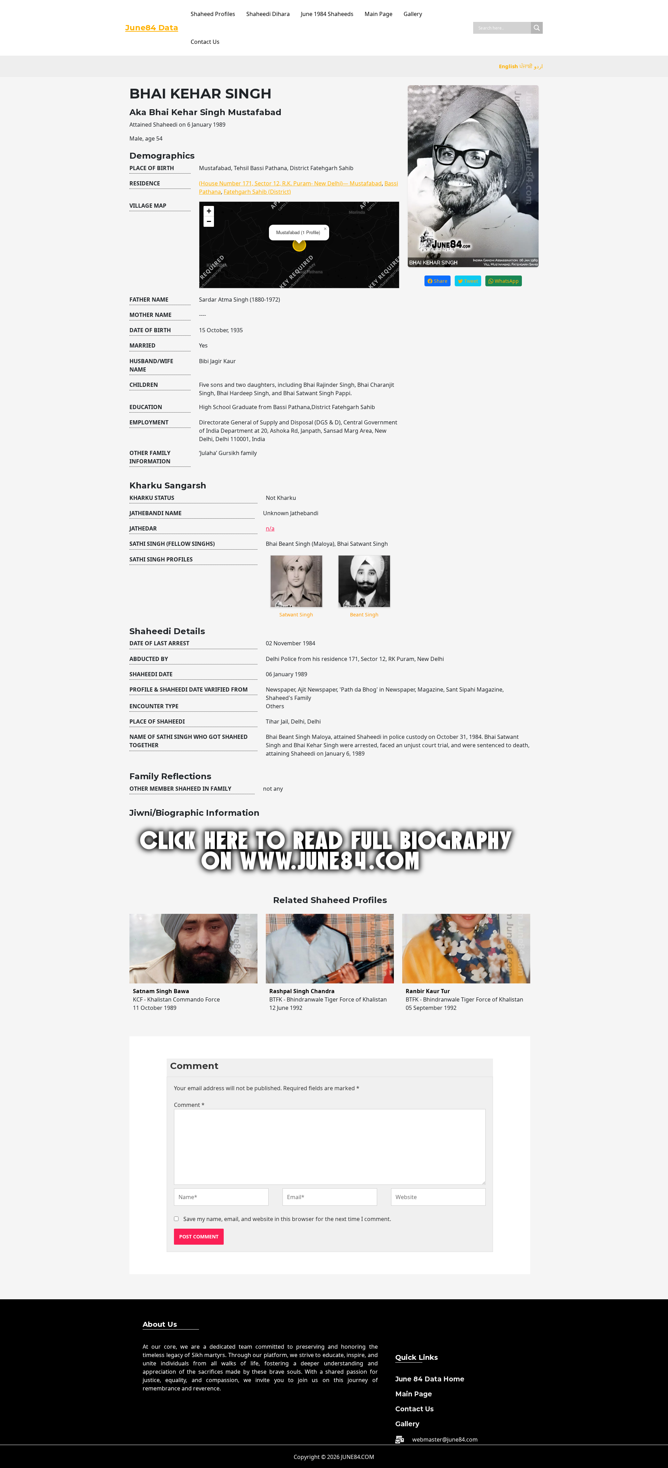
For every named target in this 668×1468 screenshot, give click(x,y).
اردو (538, 66)
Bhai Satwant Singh (362, 544)
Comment (189, 1105)
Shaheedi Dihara (268, 14)
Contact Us (205, 42)
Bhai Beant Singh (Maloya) (300, 544)
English (508, 66)
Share (439, 281)
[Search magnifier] (537, 28)
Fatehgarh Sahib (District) (257, 192)
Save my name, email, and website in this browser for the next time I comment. (287, 1219)
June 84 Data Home (429, 1379)
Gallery (413, 14)
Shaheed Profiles (213, 14)
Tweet (470, 281)
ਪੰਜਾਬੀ (526, 66)
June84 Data (151, 27)
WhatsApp (506, 281)
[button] (325, 229)
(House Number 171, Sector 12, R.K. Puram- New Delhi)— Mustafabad (290, 183)
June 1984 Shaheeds (327, 14)
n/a (270, 528)
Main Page (378, 14)
